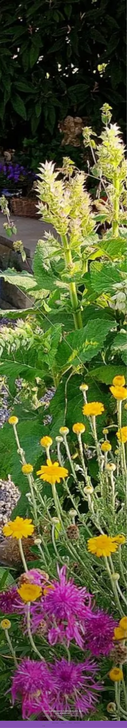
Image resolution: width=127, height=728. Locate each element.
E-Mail (43, 725)
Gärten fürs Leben (46, 722)
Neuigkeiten (63, 722)
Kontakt (70, 722)
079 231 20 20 (77, 722)
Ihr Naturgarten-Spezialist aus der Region (63, 712)
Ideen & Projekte (55, 722)
